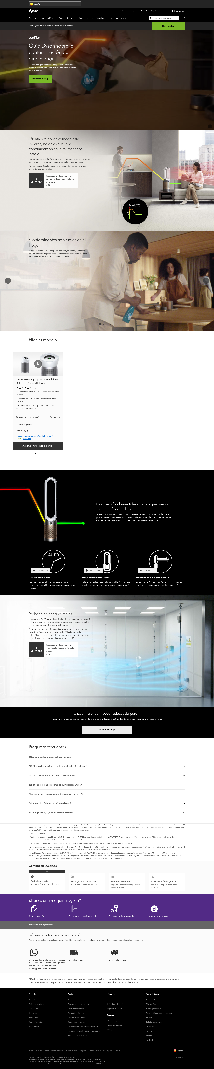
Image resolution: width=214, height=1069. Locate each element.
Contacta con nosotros (76, 1009)
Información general (114, 1021)
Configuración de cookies (86, 1051)
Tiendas (125, 11)
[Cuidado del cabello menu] (77, 18)
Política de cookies (71, 1051)
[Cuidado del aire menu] (94, 18)
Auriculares (100, 18)
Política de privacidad (35, 1051)
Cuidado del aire (86, 18)
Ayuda (123, 18)
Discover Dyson (151, 1004)
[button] (210, 126)
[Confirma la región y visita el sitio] (184, 4)
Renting (109, 1030)
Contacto (165, 11)
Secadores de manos (114, 1025)
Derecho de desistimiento (77, 1018)
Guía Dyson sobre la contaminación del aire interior (51, 25)
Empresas (134, 11)
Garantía (144, 11)
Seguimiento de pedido (76, 1022)
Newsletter (155, 11)
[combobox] (55, 3)
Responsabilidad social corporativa (159, 1013)
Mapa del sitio (34, 1027)
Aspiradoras (33, 1000)
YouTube (149, 1035)
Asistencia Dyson (74, 1000)
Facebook (149, 1040)
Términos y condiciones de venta (53, 1051)
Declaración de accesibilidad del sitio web (83, 1027)
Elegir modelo (168, 26)
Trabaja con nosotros (154, 1022)
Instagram (150, 1031)
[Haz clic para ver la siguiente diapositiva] (206, 281)
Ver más (38, 453)
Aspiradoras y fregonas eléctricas (42, 18)
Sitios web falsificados (76, 1013)
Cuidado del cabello (67, 18)
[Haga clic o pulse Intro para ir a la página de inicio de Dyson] (33, 11)
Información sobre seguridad (79, 1035)
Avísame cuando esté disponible (38, 445)
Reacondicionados (36, 1022)
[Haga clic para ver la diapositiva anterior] (8, 281)
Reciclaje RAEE (151, 1018)
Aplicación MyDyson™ (115, 1004)
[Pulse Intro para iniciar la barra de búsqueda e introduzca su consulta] (164, 18)
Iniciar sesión (112, 1000)
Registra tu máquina (114, 1009)
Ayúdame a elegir (107, 729)
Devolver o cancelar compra (78, 1004)
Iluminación (113, 18)
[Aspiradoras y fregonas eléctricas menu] (57, 18)
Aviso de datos (100, 1051)
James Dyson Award (153, 1009)
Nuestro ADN (151, 1000)
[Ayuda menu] (127, 18)
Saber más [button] (27, 439)
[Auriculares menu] (106, 18)
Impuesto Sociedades (113, 1051)
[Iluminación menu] (119, 18)
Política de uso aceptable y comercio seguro (84, 1031)
